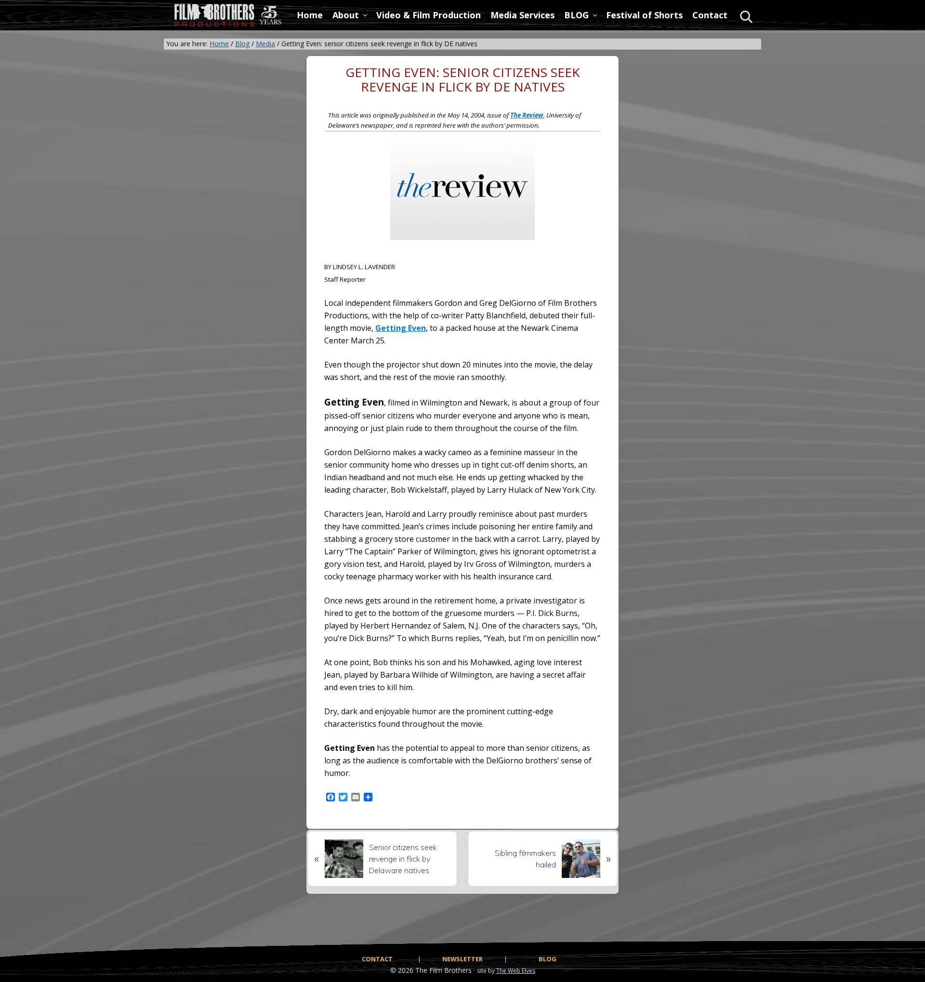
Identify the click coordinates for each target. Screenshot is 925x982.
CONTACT (377, 959)
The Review (526, 115)
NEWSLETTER (462, 959)
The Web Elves (515, 971)
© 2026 (401, 970)
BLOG (547, 959)
